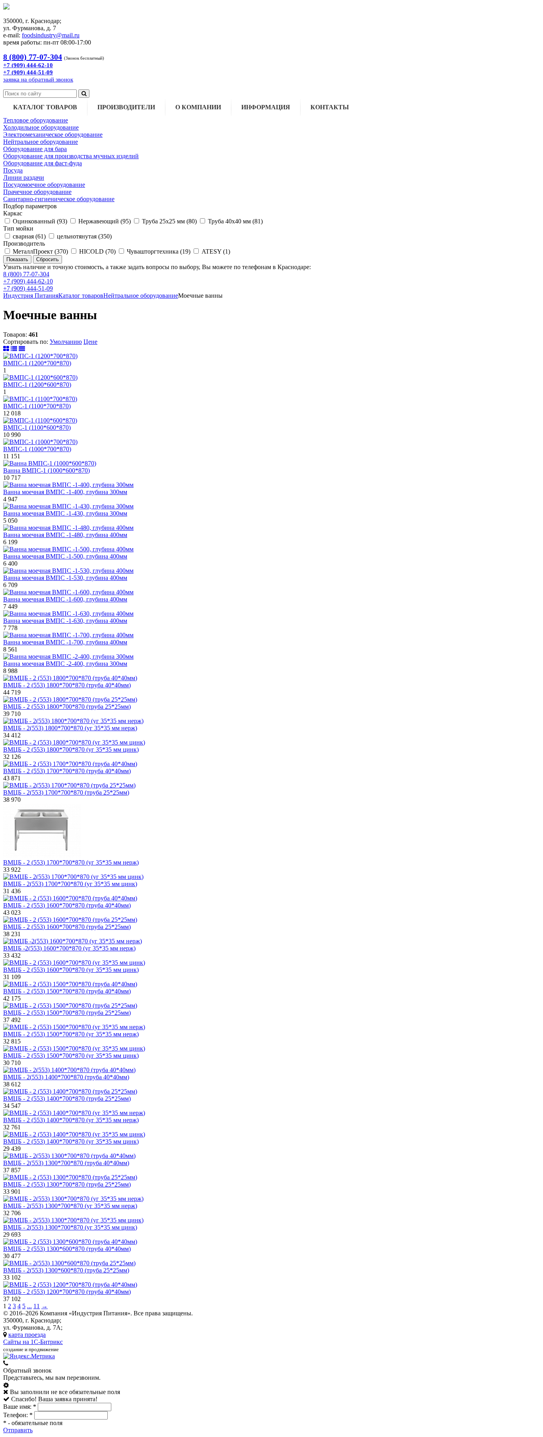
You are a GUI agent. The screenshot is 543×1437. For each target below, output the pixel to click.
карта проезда (27, 1334)
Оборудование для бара (35, 148)
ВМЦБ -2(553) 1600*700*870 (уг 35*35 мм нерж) (69, 948)
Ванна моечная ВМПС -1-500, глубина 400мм (65, 556)
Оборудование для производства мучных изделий (71, 156)
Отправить (18, 1430)
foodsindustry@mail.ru (51, 35)
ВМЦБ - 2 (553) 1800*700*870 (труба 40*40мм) (67, 685)
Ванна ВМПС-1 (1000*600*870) (46, 470)
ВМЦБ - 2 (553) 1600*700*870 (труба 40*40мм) (67, 905)
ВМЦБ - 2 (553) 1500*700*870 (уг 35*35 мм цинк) (71, 1055)
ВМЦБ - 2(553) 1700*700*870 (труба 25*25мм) (66, 792)
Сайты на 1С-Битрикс (33, 1341)
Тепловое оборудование (35, 120)
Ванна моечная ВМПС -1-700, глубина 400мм (65, 642)
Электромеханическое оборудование (53, 134)
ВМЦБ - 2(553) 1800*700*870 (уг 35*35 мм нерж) (70, 728)
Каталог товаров (45, 107)
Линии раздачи (23, 177)
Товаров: (15, 334)
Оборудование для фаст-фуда (42, 163)
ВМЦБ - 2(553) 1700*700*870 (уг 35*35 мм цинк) (70, 883)
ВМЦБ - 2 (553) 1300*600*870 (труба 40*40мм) (67, 1248)
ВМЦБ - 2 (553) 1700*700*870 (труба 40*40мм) (67, 771)
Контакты (329, 107)
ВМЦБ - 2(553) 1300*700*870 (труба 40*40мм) (66, 1163)
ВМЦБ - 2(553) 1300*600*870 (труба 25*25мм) (66, 1270)
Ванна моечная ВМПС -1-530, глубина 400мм (65, 577)
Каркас (12, 213)
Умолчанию (66, 341)
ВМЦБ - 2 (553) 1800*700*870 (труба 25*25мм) (67, 706)
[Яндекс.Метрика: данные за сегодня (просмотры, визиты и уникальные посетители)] (29, 1356)
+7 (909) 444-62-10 (28, 281)
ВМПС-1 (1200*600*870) (37, 384)
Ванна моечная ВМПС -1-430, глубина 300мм (65, 513)
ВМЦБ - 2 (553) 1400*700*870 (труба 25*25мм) (67, 1098)
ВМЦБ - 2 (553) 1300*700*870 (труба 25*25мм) (67, 1184)
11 (36, 1306)
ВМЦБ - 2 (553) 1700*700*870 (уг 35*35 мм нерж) (71, 862)
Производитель (24, 243)
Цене (90, 341)
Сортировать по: (25, 341)
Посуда (13, 170)
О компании (198, 107)
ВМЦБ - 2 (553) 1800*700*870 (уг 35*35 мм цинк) (71, 749)
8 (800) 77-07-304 (26, 274)
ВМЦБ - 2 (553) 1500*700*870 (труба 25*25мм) (67, 1012)
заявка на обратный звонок (38, 79)
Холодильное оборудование (41, 127)
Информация (265, 107)
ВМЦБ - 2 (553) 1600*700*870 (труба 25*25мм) (67, 926)
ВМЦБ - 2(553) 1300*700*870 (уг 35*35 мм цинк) (70, 1227)
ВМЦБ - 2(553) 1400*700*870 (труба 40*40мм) (66, 1077)
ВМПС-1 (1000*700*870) (37, 449)
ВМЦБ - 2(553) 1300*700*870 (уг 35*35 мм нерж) (70, 1205)
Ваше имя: (19, 1406)
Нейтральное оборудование (40, 141)
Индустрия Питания (30, 295)
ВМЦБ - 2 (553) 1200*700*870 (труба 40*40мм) (67, 1291)
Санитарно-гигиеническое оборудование (58, 199)
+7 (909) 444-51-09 (28, 288)
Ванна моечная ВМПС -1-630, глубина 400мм (65, 620)
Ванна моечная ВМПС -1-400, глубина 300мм (65, 492)
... (29, 1306)
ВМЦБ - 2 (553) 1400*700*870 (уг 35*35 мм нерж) (71, 1120)
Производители (126, 107)
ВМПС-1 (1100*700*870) (37, 406)
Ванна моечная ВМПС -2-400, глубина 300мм (65, 663)
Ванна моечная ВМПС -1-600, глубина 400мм (65, 599)
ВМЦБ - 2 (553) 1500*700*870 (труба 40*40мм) (67, 991)
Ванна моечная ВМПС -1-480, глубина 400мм (65, 534)
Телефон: (18, 1415)
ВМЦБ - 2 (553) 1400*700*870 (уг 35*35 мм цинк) (71, 1141)
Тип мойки (18, 228)
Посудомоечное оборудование (44, 184)
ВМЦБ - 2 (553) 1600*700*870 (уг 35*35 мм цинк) (71, 969)
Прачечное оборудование (37, 191)
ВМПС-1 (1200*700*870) (37, 363)
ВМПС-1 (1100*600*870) (37, 427)
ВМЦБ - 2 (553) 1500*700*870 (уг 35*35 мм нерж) (71, 1034)
